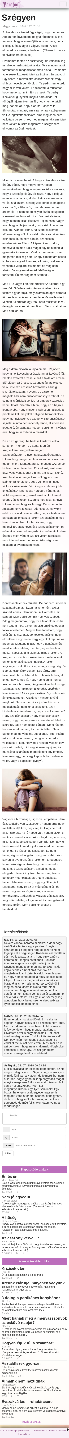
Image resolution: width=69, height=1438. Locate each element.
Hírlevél (62, 1430)
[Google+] (38, 1434)
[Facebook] (33, 1434)
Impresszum (39, 1430)
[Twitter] (44, 1434)
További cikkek (31, 1421)
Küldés (7, 1153)
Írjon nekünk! (24, 1434)
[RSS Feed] (49, 1434)
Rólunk (51, 1430)
